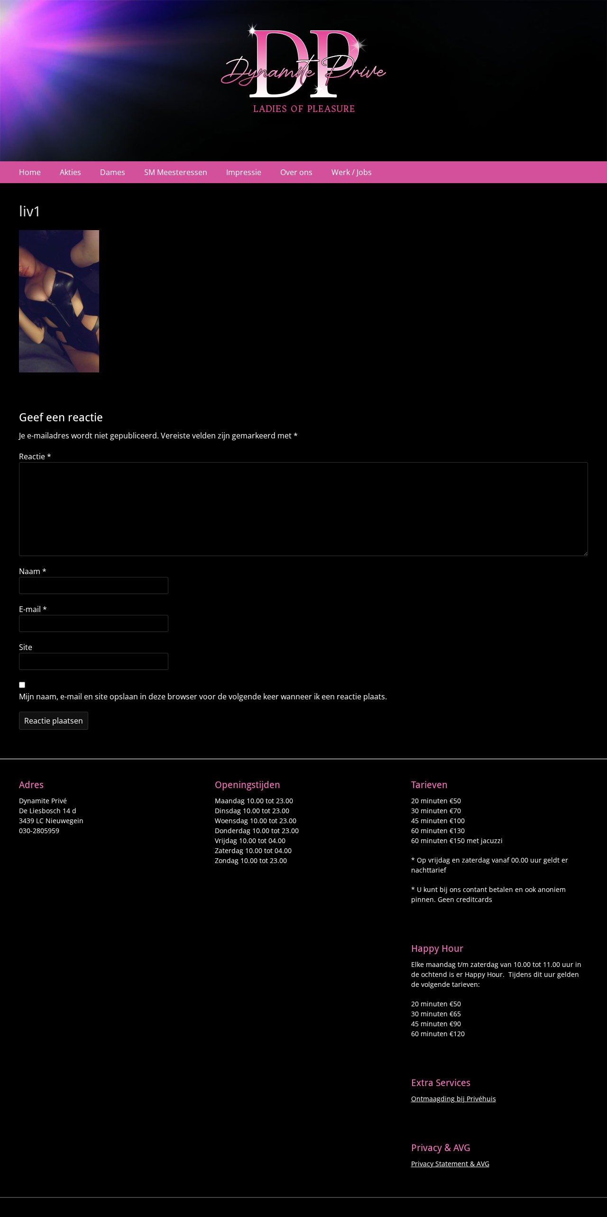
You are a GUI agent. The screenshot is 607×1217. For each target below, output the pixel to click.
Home (30, 172)
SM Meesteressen (175, 172)
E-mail (33, 609)
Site (25, 647)
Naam (32, 571)
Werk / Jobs (351, 172)
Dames (112, 172)
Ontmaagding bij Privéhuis (453, 1098)
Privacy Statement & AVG (450, 1163)
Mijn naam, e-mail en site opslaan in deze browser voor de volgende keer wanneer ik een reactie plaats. (203, 696)
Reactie (35, 456)
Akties (70, 172)
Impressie (243, 172)
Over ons (296, 172)
